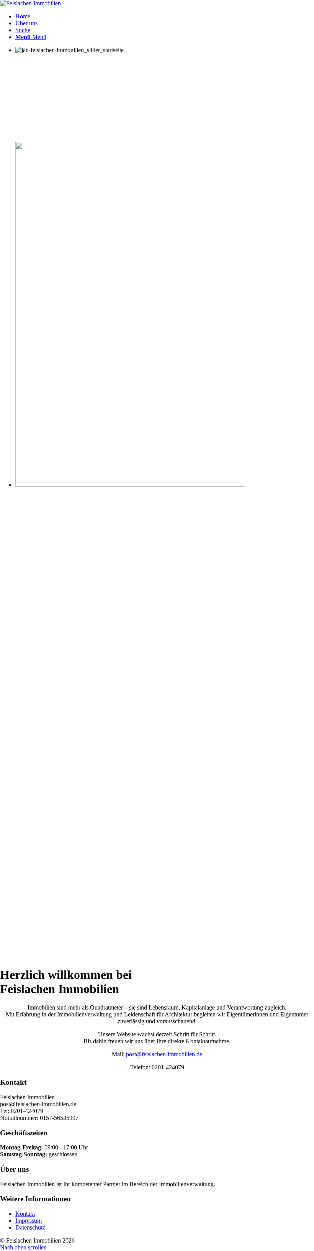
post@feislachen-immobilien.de (164, 1054)
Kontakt (25, 1213)
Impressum (28, 1220)
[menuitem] (164, 16)
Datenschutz (30, 1227)
